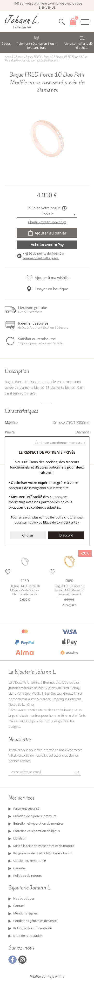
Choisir (28, 535)
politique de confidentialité (58, 522)
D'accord (66, 535)
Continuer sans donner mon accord (60, 442)
